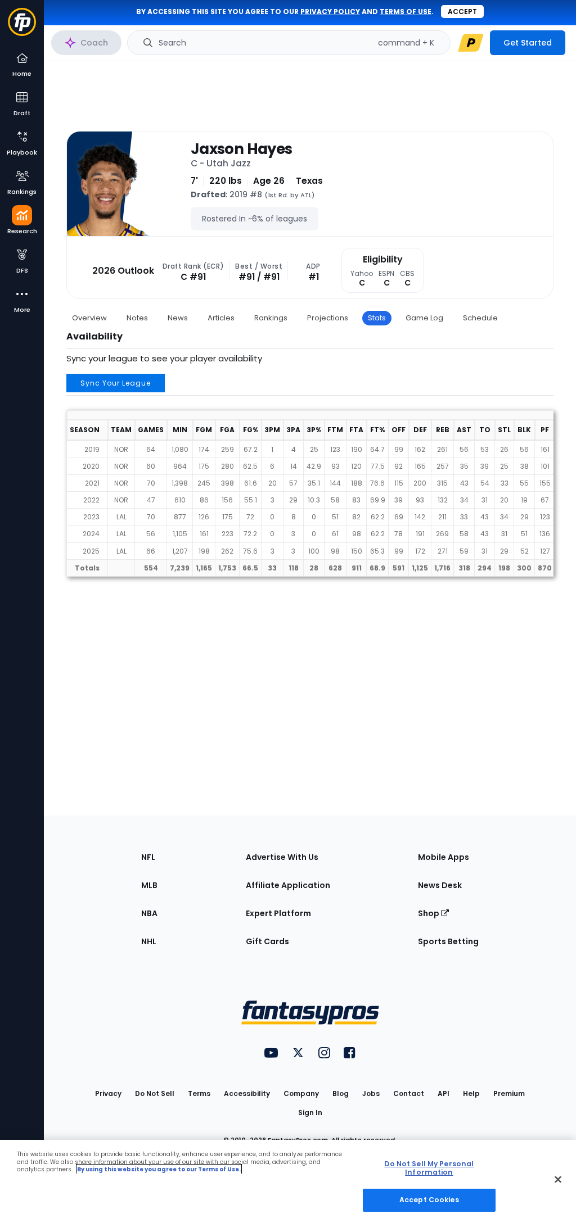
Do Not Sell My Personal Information (429, 1168)
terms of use (405, 11)
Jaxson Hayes (241, 149)
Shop (429, 913)
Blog (340, 1093)
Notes (137, 317)
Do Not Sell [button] (154, 1093)
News (178, 317)
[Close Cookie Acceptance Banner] (558, 1179)
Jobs (371, 1093)
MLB (149, 885)
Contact (408, 1093)
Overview (89, 317)
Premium (509, 1093)
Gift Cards (267, 941)
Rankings (270, 317)
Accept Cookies (429, 1199)
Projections (327, 317)
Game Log (424, 317)
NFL (148, 857)
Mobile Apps (443, 857)
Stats (377, 317)
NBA (149, 913)
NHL (148, 941)
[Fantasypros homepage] (22, 27)
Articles (221, 317)
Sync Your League (115, 383)
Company (301, 1093)
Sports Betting (448, 941)
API (443, 1093)
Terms (199, 1093)
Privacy (108, 1093)
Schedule (480, 317)
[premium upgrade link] (470, 42)
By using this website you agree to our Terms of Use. (159, 1169)
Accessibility (247, 1093)
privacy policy (330, 11)
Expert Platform (278, 913)
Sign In (310, 1112)
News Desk (440, 885)
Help (471, 1093)
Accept (462, 11)
